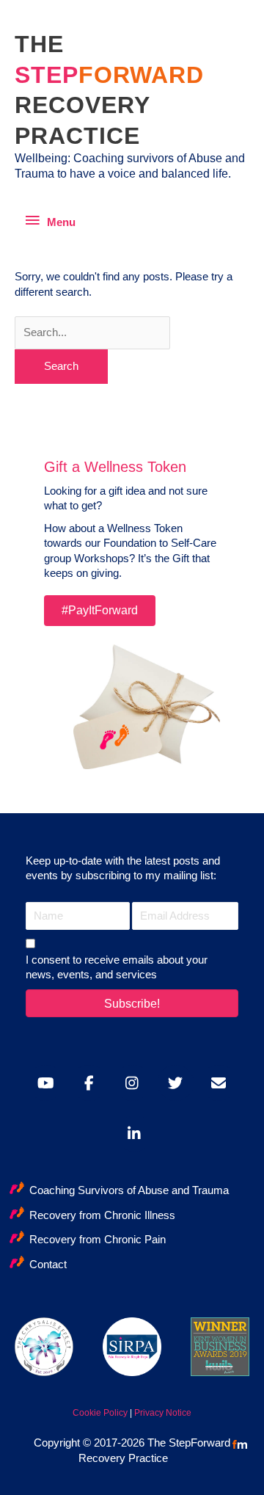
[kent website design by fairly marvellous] (240, 1444)
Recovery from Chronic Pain (97, 1239)
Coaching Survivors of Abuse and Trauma (129, 1190)
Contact (48, 1264)
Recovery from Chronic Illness (102, 1215)
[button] (132, 1003)
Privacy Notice (162, 1413)
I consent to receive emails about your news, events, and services (117, 967)
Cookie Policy (100, 1413)
